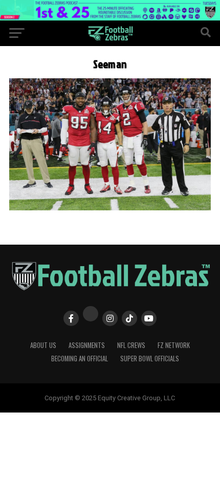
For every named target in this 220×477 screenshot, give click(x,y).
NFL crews (131, 345)
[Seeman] (110, 207)
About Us (43, 345)
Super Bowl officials (149, 358)
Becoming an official (79, 358)
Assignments (87, 345)
